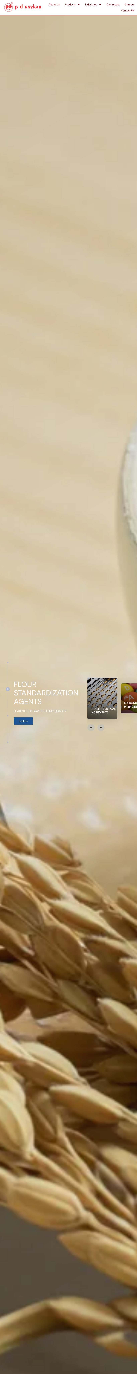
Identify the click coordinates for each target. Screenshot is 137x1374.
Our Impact (113, 4)
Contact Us (127, 10)
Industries (91, 4)
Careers (129, 4)
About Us (54, 4)
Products (70, 4)
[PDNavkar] (23, 7)
